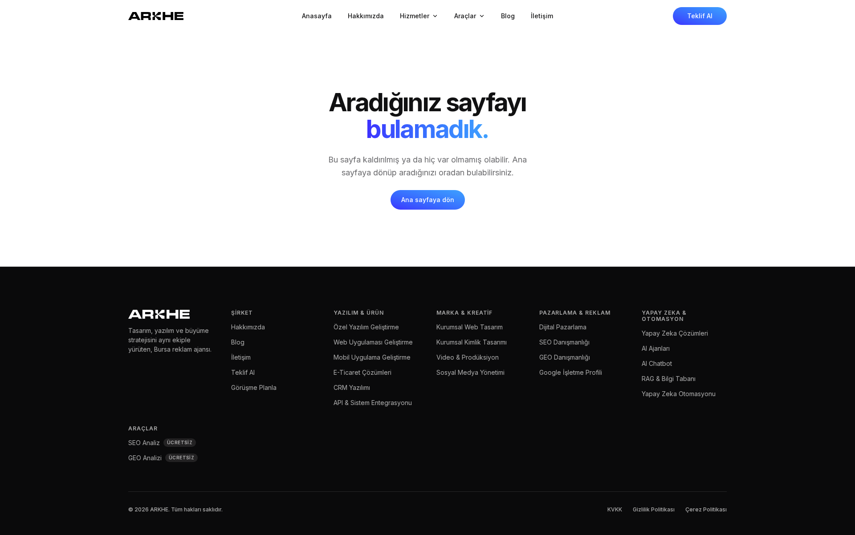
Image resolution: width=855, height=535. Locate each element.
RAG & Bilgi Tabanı (669, 378)
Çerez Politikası (706, 509)
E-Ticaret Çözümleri (362, 372)
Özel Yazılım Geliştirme (366, 327)
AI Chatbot (657, 363)
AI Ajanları (656, 348)
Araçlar (465, 16)
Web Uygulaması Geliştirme (373, 342)
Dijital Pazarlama (562, 327)
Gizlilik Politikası (654, 509)
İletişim (542, 16)
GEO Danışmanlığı (564, 357)
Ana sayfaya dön (427, 199)
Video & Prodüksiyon (467, 357)
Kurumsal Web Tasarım (469, 327)
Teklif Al (699, 16)
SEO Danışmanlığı (564, 342)
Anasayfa (317, 16)
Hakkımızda (366, 16)
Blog (508, 16)
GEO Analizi (161, 458)
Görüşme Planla (254, 387)
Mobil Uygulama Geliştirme (372, 357)
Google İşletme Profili (570, 372)
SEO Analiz (160, 442)
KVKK (614, 509)
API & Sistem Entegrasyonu (373, 402)
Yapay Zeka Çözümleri (675, 333)
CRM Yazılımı (352, 387)
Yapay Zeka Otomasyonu (679, 393)
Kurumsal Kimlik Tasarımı (471, 342)
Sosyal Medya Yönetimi (470, 372)
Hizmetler (414, 16)
